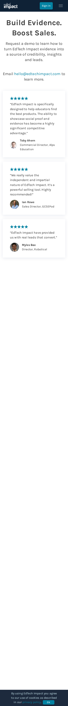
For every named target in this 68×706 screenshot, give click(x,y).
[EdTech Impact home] (11, 6)
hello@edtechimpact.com (37, 73)
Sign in (46, 5)
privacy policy (31, 702)
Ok (48, 702)
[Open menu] (60, 5)
